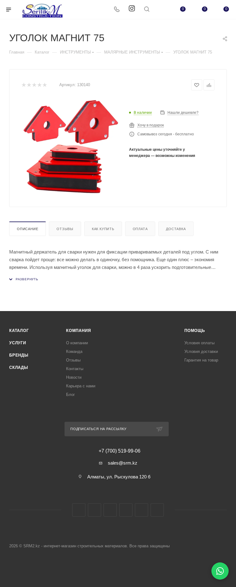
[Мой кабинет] (161, 9)
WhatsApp (141, 510)
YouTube (125, 510)
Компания (78, 330)
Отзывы (65, 229)
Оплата (140, 229)
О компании (77, 343)
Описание (27, 229)
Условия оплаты (199, 343)
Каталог (19, 330)
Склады (18, 367)
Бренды (19, 355)
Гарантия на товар (201, 360)
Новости (73, 377)
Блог (70, 394)
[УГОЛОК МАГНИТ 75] (70, 146)
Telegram (110, 510)
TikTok (157, 510)
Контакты (74, 368)
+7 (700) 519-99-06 (119, 451)
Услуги (17, 343)
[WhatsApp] (220, 571)
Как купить (103, 229)
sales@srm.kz (122, 462)
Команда (74, 351)
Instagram (94, 510)
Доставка (176, 229)
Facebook (78, 510)
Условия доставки (201, 351)
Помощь (194, 330)
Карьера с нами (80, 386)
